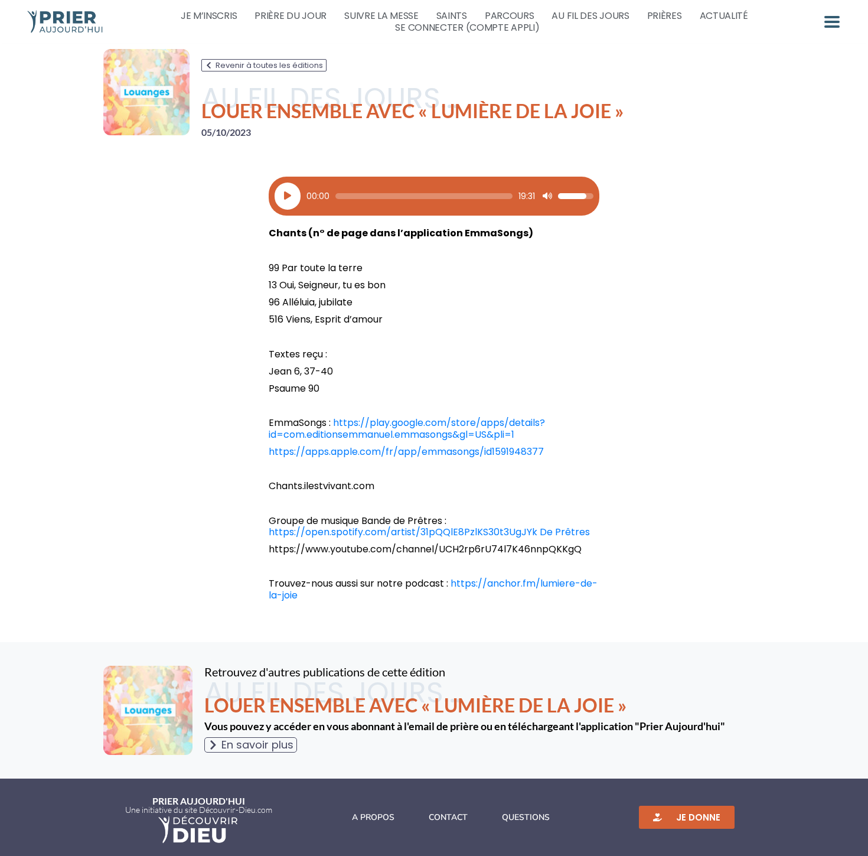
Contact (448, 817)
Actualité (724, 16)
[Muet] (547, 196)
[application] (434, 196)
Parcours (509, 16)
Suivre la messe (381, 16)
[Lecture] (288, 196)
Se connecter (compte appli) (467, 28)
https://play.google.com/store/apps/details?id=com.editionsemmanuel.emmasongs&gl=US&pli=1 (407, 428)
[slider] (424, 196)
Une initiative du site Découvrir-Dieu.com (198, 810)
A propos (373, 817)
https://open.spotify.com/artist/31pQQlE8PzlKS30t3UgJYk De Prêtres (429, 532)
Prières (664, 16)
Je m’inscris (209, 16)
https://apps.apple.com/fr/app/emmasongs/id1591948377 (406, 451)
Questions (526, 817)
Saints (451, 16)
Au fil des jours (590, 16)
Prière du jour (290, 16)
